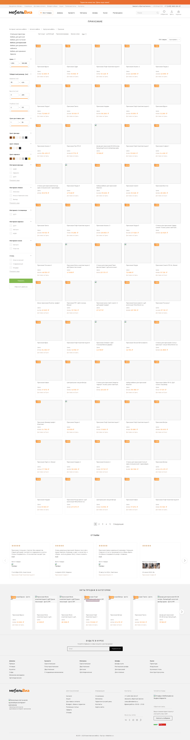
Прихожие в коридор (62, 34)
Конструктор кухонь (157, 672)
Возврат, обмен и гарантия (75, 704)
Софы (11, 672)
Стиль (12, 256)
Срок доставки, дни (17, 118)
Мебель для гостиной (18, 40)
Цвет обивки (14, 144)
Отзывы (69, 712)
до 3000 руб (50, 34)
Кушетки (12, 669)
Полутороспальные (51, 666)
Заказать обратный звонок (141, 6)
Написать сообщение (163, 718)
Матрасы (83, 13)
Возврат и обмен (52, 6)
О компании (28, 6)
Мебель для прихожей (18, 43)
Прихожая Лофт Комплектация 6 (23, 575)
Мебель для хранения (18, 51)
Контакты (81, 6)
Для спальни (119, 672)
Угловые (12, 666)
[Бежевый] (20, 137)
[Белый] (17, 137)
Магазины (98, 699)
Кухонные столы (156, 669)
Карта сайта (99, 707)
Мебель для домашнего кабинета (18, 46)
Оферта (69, 710)
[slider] (10, 66)
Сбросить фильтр (21, 287)
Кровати (71, 13)
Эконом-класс (75, 34)
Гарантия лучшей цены (103, 701)
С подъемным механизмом (53, 672)
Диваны (60, 13)
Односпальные (49, 664)
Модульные (154, 666)
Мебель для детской (17, 37)
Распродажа (117, 13)
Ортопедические (15, 678)
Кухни (105, 13)
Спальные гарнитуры (17, 34)
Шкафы (95, 13)
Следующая (118, 524)
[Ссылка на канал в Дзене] (137, 720)
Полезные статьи (70, 6)
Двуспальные (49, 669)
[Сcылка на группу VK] (126, 720)
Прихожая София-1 (61, 575)
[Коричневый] (14, 137)
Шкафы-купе (119, 664)
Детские (83, 669)
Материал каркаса (16, 222)
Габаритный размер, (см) (19, 74)
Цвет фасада (14, 133)
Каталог (69, 696)
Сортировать (173, 39)
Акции (61, 6)
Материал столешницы (18, 210)
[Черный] (26, 137)
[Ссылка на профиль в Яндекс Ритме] (141, 720)
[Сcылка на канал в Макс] (133, 720)
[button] (48, 63)
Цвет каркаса (15, 154)
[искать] (158, 12)
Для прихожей (120, 669)
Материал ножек (16, 241)
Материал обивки (16, 188)
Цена (13, 59)
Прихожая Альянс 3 (105, 575)
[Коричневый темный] (11, 137)
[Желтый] (29, 158)
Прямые (12, 664)
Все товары (47, 13)
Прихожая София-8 (149, 575)
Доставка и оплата (39, 6)
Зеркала (13, 54)
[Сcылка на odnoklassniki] (129, 720)
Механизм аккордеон (16, 675)
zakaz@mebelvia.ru (131, 701)
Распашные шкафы (121, 666)
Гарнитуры (153, 664)
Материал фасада (16, 165)
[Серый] (23, 137)
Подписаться (116, 649)
